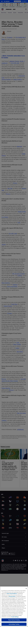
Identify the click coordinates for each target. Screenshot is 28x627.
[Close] (26, 588)
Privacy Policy (12, 596)
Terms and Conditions (12, 593)
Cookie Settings (15, 616)
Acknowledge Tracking (14, 624)
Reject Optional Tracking (14, 619)
